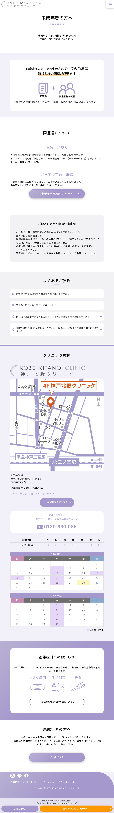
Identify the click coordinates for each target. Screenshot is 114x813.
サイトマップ (47, 782)
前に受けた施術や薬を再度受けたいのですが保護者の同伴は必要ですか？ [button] (53, 316)
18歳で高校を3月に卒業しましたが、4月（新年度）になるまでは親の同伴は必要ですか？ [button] (57, 329)
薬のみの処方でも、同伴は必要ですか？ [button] (36, 305)
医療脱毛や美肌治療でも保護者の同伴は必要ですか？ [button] (43, 293)
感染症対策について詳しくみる (57, 702)
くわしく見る (57, 757)
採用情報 (15, 782)
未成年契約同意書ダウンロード (57, 193)
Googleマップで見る (57, 501)
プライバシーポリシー (69, 782)
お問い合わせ (30, 782)
